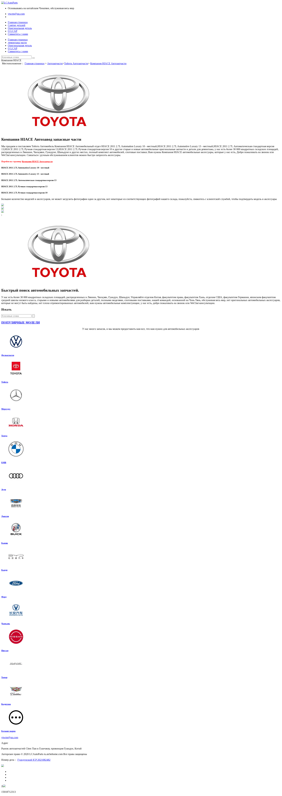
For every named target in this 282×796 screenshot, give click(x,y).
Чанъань (5, 623)
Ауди (3, 489)
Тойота (4, 382)
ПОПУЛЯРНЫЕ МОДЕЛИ (20, 322)
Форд (4, 597)
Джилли (5, 516)
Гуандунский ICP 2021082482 (33, 759)
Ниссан (4, 650)
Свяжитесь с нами (18, 34)
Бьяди (4, 570)
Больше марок (8, 731)
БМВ (3, 462)
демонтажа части (17, 42)
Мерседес (5, 409)
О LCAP (12, 31)
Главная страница (18, 22)
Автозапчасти (55, 63)
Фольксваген (7, 355)
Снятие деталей (16, 25)
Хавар (4, 677)
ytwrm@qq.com (16, 13)
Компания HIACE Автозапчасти (108, 63)
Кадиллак (6, 704)
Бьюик (4, 543)
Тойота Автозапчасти (76, 63)
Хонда (4, 436)
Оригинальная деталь (20, 28)
